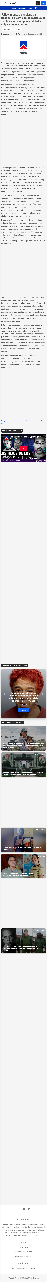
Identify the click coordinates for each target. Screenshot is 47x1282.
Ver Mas (23, 710)
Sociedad (7, 29)
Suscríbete (23, 1247)
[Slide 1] (9, 715)
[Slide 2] (12, 715)
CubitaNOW (10, 3)
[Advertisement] (23, 141)
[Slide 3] (16, 715)
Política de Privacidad (23, 1256)
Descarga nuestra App (23, 1252)
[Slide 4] (19, 715)
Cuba (18, 29)
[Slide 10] (37, 715)
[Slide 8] (31, 715)
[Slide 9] (34, 715)
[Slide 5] (22, 715)
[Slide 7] (28, 715)
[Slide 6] (25, 715)
